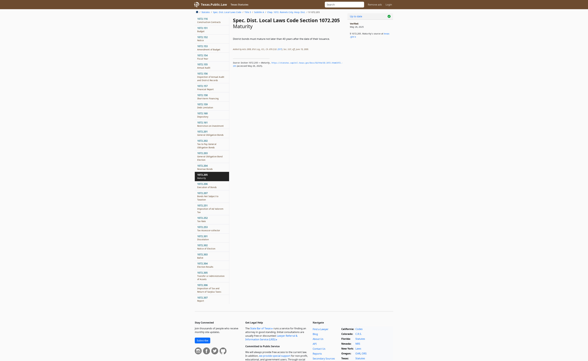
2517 (279, 49)
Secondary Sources (324, 358)
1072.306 (209, 288)
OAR (357, 353)
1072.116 (209, 20)
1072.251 (210, 209)
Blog (315, 334)
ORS (364, 353)
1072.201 (210, 133)
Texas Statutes (239, 4)
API (315, 344)
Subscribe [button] (202, 340)
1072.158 (208, 97)
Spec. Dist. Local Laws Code (227, 12)
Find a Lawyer (320, 329)
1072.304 (205, 265)
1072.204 (205, 167)
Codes (359, 329)
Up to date (356, 16)
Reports (317, 353)
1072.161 (210, 124)
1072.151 (202, 29)
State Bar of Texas (260, 328)
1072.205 (202, 176)
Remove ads (375, 4)
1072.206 (207, 185)
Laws (358, 348)
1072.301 (203, 238)
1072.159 (205, 106)
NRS (357, 343)
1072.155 (203, 66)
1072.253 (208, 228)
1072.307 (202, 299)
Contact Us (319, 348)
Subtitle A (259, 12)
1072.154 (202, 57)
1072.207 (207, 196)
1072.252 (202, 219)
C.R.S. (358, 334)
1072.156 (210, 77)
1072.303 (202, 256)
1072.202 (206, 144)
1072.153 (208, 48)
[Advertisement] (370, 91)
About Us (318, 339)
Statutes (206, 12)
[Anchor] (331, 38)
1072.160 (202, 115)
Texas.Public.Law (214, 4)
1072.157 (205, 87)
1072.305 (210, 276)
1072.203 (209, 156)
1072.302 (206, 247)
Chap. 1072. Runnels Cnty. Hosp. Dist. (286, 12)
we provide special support (274, 355)
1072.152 (202, 39)
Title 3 (248, 12)
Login (389, 4)
